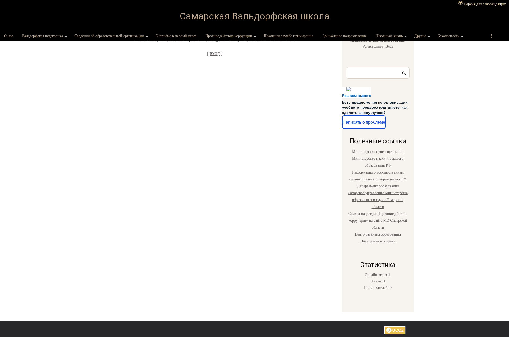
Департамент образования (378, 186)
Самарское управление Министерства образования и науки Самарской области (378, 200)
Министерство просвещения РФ (377, 152)
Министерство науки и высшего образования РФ (377, 162)
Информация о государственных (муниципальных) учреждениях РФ (377, 175)
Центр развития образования (378, 234)
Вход (389, 46)
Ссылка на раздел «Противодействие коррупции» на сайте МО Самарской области (377, 220)
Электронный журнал (378, 241)
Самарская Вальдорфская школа (255, 16)
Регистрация (373, 46)
